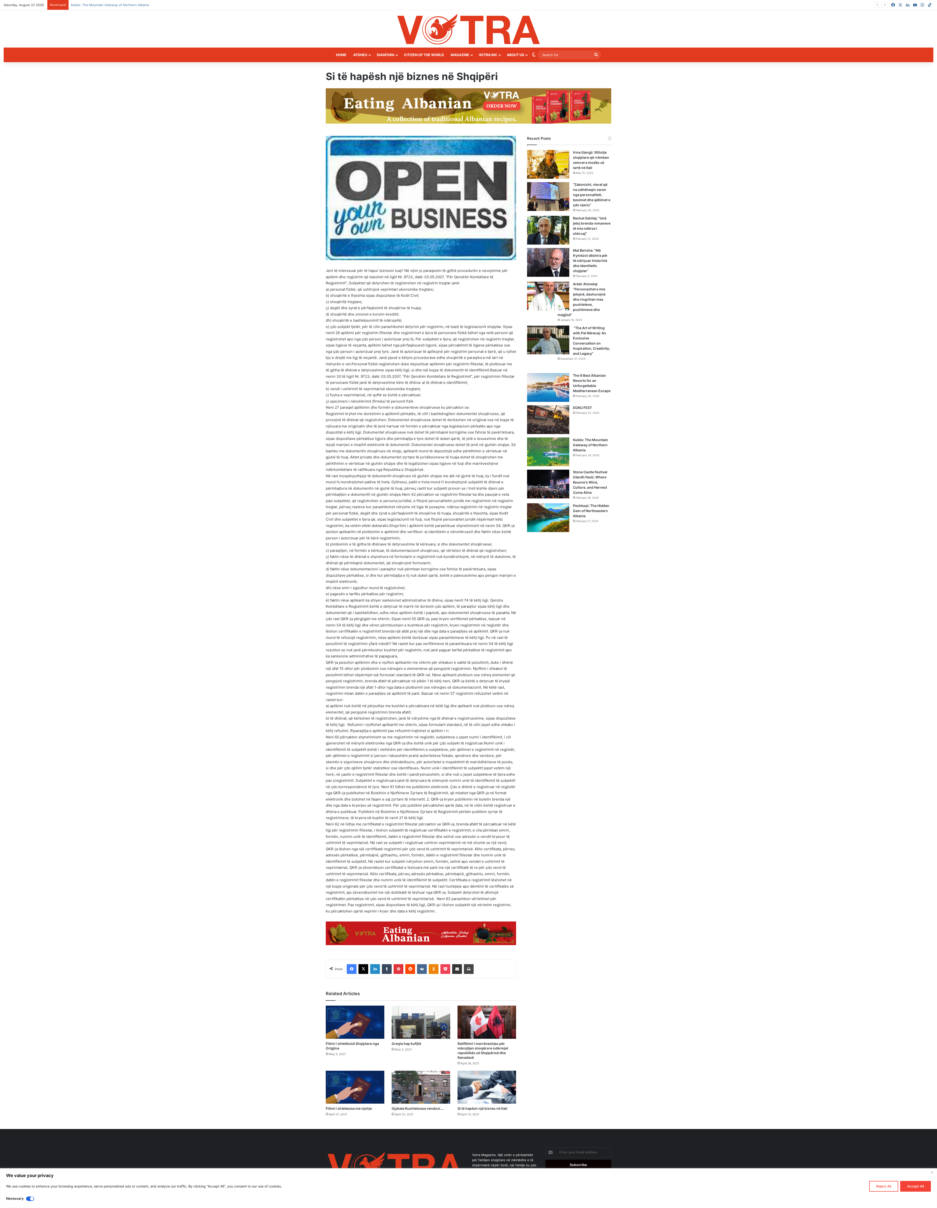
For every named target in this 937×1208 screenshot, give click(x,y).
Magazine (460, 55)
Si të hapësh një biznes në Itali (482, 1108)
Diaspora (385, 55)
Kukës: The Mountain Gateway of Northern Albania (590, 445)
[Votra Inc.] (468, 29)
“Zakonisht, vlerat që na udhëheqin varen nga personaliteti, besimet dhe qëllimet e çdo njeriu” (591, 194)
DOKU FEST (583, 408)
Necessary (15, 1198)
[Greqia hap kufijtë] (421, 1022)
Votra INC (488, 55)
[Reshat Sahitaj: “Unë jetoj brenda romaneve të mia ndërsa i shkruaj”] (548, 230)
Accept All (915, 1186)
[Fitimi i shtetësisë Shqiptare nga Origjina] (355, 1022)
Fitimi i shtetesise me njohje (349, 1108)
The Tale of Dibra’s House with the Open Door (106, 5)
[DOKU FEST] (548, 419)
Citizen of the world (424, 55)
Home (341, 55)
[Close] (932, 1172)
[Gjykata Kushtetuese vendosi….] (421, 1087)
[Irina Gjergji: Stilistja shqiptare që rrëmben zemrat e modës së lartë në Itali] (548, 164)
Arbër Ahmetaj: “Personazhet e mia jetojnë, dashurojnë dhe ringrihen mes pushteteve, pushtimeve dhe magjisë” (581, 299)
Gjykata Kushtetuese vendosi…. (418, 1108)
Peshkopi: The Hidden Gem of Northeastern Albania (591, 511)
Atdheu (360, 55)
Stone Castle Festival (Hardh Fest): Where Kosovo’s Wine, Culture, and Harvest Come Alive (590, 482)
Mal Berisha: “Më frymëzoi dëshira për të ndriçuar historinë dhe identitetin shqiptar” (590, 260)
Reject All (883, 1186)
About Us (515, 55)
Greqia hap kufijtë (406, 1043)
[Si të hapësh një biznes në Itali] (487, 1087)
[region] (468, 1188)
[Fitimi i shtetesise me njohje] (355, 1087)
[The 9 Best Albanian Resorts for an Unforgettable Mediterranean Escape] (548, 387)
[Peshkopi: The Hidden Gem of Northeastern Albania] (548, 517)
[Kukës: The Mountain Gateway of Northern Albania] (548, 451)
